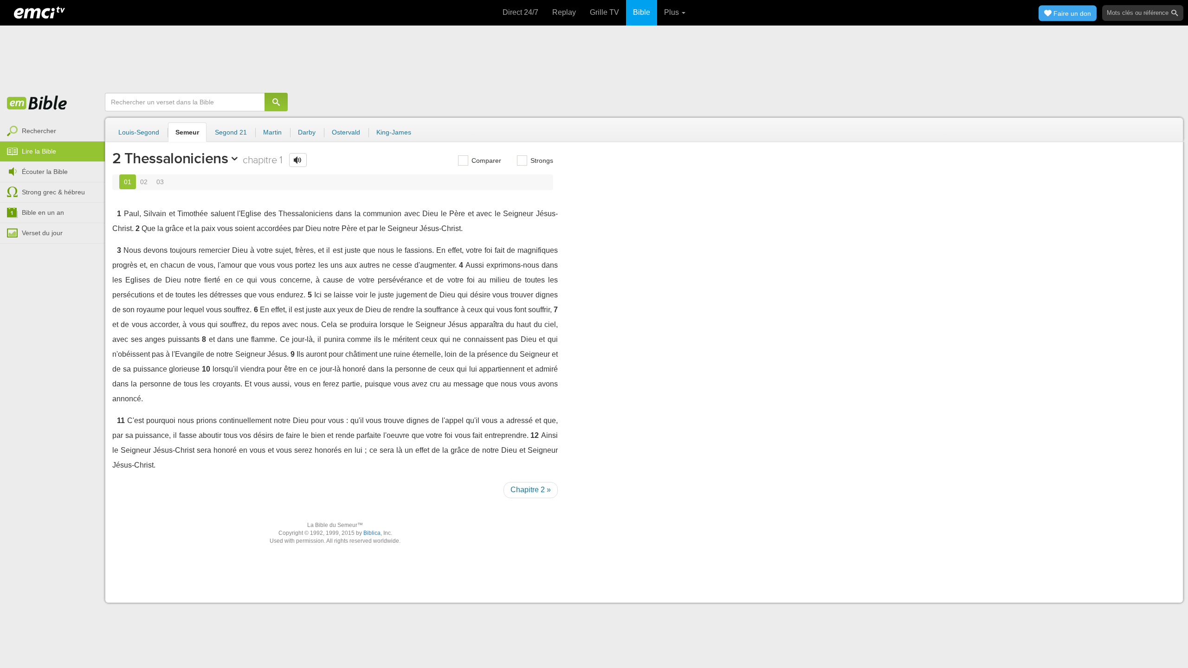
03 (160, 182)
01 (127, 182)
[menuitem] (52, 131)
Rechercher (39, 131)
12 (534, 435)
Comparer (485, 160)
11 (121, 420)
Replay (564, 12)
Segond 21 (231, 132)
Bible (641, 12)
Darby (307, 132)
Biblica (372, 533)
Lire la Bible (39, 151)
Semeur (187, 132)
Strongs (541, 160)
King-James (393, 132)
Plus (672, 12)
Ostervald (346, 132)
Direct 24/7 (520, 12)
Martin (272, 132)
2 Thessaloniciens (170, 158)
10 (206, 369)
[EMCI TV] (39, 11)
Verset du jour (42, 233)
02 (144, 182)
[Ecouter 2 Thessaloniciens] (298, 160)
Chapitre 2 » (530, 490)
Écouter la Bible (45, 171)
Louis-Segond (138, 132)
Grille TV (604, 12)
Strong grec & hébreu (53, 192)
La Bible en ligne (37, 103)
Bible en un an (43, 212)
